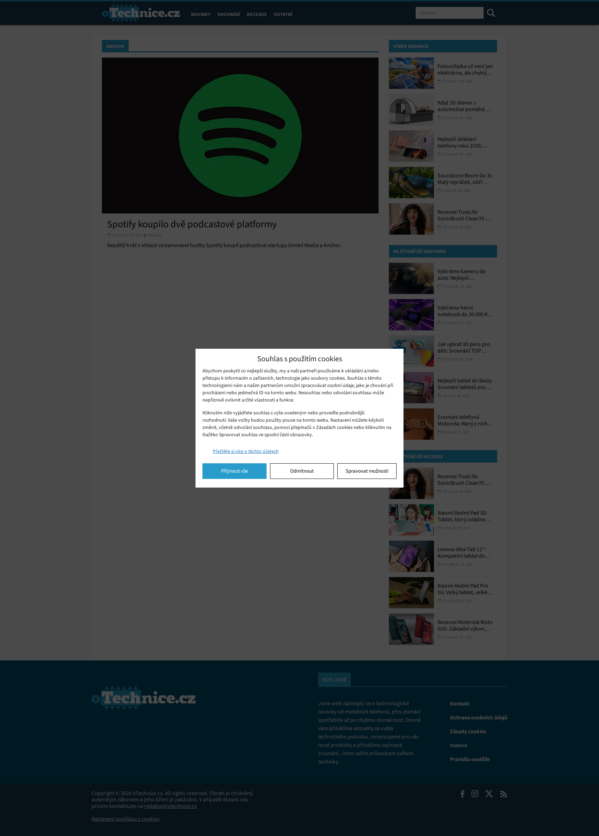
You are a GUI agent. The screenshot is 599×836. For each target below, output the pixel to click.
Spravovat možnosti (367, 471)
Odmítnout (302, 471)
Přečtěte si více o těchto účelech (246, 451)
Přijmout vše (234, 471)
